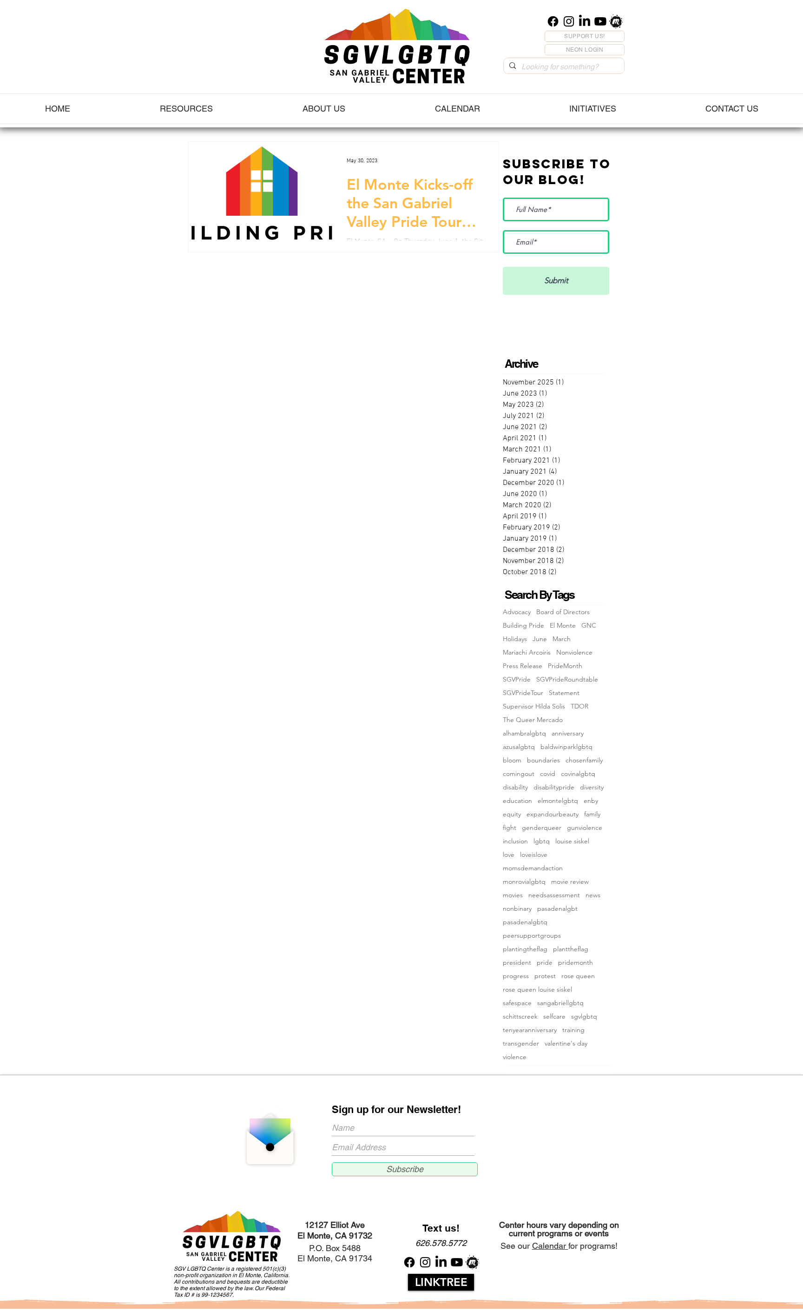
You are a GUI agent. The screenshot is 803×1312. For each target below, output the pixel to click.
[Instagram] (569, 21)
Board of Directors (563, 612)
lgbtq (541, 841)
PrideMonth (565, 666)
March (562, 639)
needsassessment (554, 895)
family (592, 814)
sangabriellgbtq (560, 1003)
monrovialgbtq (524, 882)
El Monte (563, 625)
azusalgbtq (519, 747)
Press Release (522, 666)
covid (547, 774)
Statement (564, 693)
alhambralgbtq (524, 733)
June (540, 639)
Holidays (515, 639)
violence (515, 1057)
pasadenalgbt (557, 909)
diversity (592, 787)
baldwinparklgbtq (566, 747)
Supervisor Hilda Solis (534, 706)
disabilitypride (553, 787)
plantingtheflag (525, 949)
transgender (521, 1043)
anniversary (568, 733)
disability (515, 787)
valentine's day (566, 1043)
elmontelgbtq (558, 801)
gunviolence (584, 828)
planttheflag (570, 949)
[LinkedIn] (585, 21)
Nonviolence (574, 652)
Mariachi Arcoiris (527, 652)
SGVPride (517, 679)
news (593, 895)
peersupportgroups (532, 936)
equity (512, 814)
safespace (517, 1003)
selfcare (554, 1016)
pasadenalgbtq (525, 922)
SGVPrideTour (523, 693)
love (508, 855)
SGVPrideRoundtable (567, 679)
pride (545, 963)
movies (513, 895)
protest (545, 976)
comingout (518, 774)
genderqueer (541, 828)
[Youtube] (600, 21)
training (573, 1030)
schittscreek (520, 1016)
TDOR (579, 706)
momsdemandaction (533, 868)
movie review (570, 882)
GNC (588, 625)
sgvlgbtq (584, 1016)
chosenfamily (584, 760)
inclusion (515, 841)
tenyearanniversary (530, 1030)
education (517, 801)
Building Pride (523, 625)
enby (591, 801)
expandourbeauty (553, 814)
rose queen (578, 976)
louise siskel (572, 841)
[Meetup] (616, 21)
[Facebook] (553, 21)
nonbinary (517, 909)
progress (516, 976)
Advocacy (517, 612)
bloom (512, 760)
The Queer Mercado (533, 720)
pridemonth (575, 963)
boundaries (543, 760)
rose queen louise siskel (537, 990)
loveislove (533, 855)
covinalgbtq (578, 774)
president (517, 963)
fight (509, 828)
